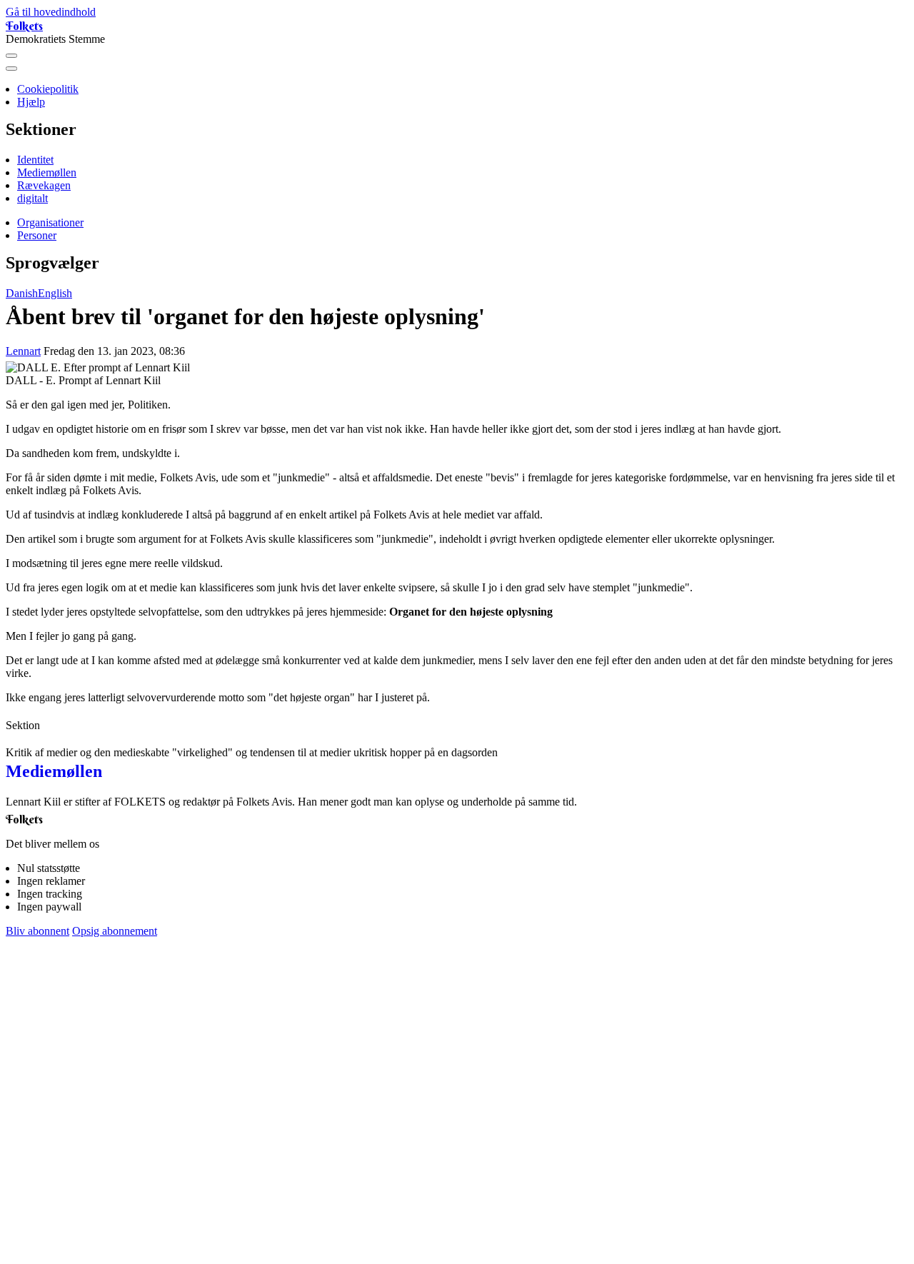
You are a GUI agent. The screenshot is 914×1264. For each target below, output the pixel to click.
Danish (22, 293)
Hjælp (31, 102)
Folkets (24, 26)
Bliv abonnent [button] (37, 931)
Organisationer (50, 222)
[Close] (11, 68)
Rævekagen (44, 185)
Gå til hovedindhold (51, 12)
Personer (36, 235)
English (55, 293)
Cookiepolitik (48, 89)
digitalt (32, 198)
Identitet (35, 160)
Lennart (23, 351)
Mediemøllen (46, 172)
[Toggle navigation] (11, 56)
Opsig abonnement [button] (114, 931)
